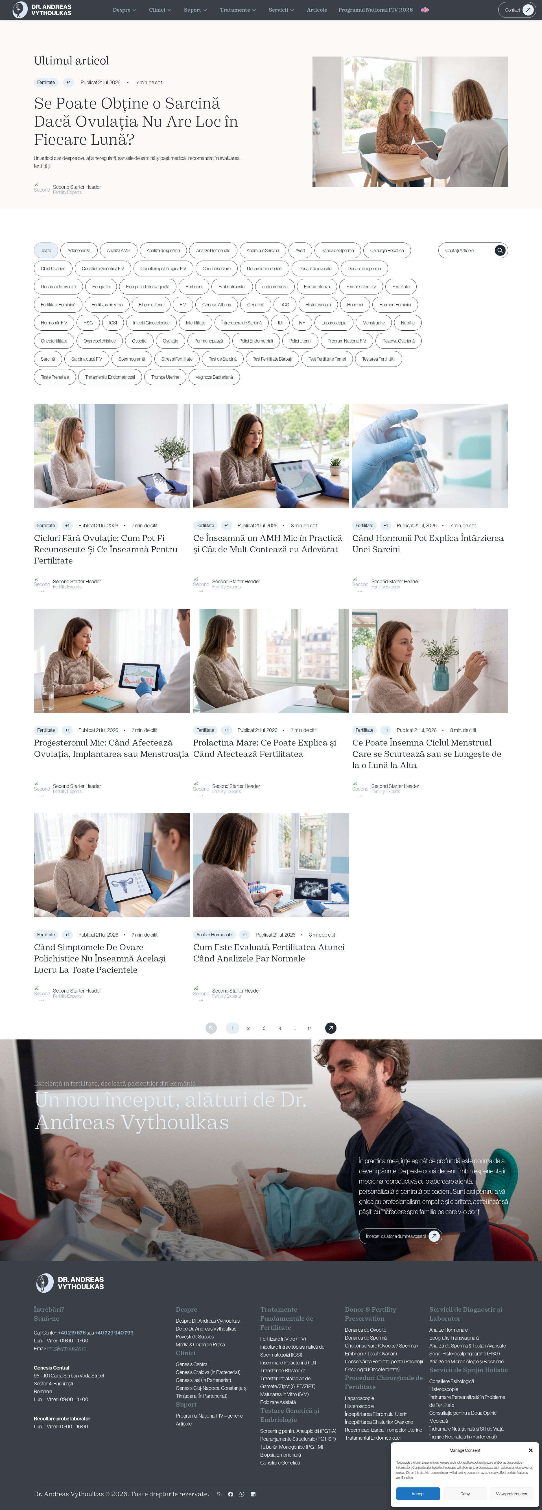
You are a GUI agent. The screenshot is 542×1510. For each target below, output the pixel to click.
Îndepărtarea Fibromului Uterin (376, 1414)
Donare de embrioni (264, 268)
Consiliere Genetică (280, 1463)
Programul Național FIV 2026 (375, 10)
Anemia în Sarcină (263, 250)
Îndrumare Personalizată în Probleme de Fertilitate (467, 1401)
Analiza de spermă (163, 250)
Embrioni (194, 286)
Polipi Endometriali (256, 340)
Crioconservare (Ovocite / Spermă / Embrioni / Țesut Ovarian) (382, 1350)
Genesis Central (192, 1364)
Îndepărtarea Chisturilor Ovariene (379, 1422)
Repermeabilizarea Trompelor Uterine (383, 1430)
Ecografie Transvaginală (147, 286)
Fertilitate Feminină (58, 304)
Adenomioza (79, 250)
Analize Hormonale (213, 250)
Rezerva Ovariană (399, 340)
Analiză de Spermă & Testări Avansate (467, 1346)
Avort (300, 250)
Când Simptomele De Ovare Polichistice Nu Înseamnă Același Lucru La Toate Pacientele (99, 958)
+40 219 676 (72, 1333)
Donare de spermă (364, 268)
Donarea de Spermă (366, 1338)
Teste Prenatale (55, 377)
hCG (285, 304)
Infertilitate (195, 322)
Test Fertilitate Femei (327, 358)
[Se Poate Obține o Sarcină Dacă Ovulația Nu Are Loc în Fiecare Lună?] (410, 122)
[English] (425, 10)
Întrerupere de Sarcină (242, 322)
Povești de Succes (195, 1337)
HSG (88, 322)
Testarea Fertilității (378, 358)
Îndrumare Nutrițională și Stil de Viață (466, 1429)
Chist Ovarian (53, 268)
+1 (68, 82)
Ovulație (170, 340)
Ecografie (101, 286)
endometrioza (275, 286)
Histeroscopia (318, 304)
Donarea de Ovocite (365, 1330)
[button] (531, 1450)
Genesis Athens (216, 304)
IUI (280, 322)
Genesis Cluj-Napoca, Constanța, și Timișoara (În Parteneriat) (211, 1392)
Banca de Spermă (338, 250)
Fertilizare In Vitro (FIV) (283, 1339)
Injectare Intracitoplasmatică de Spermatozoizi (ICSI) (292, 1351)
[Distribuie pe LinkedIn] (253, 1494)
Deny (465, 1493)
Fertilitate (401, 286)
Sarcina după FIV (86, 358)
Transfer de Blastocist (282, 1370)
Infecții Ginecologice (151, 322)
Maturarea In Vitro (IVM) (284, 1394)
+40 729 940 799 (114, 1333)
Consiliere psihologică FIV (163, 268)
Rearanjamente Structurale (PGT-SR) (298, 1439)
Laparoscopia (334, 322)
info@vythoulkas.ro (66, 1348)
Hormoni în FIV (54, 322)
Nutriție (408, 322)
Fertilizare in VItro (107, 304)
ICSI (113, 322)
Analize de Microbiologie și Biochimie (466, 1361)
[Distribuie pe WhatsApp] (241, 1494)
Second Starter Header (77, 187)
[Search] (500, 250)
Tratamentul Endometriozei (110, 377)
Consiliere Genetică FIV (103, 268)
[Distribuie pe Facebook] (230, 1494)
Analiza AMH (118, 250)
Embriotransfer (232, 286)
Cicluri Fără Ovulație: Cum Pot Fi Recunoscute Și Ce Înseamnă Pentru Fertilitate (106, 549)
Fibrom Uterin (151, 304)
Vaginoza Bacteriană (214, 377)
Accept (418, 1493)
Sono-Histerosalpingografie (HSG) (464, 1354)
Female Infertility (361, 286)
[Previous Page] (211, 1028)
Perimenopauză (208, 340)
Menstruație (374, 322)
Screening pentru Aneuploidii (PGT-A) (298, 1431)
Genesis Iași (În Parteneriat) (203, 1380)
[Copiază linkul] (219, 1494)
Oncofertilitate (54, 340)
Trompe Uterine (165, 377)
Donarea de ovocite (58, 286)
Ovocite (139, 340)
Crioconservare (217, 268)
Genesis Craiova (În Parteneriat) (208, 1372)
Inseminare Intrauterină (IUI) (288, 1363)
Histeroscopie (359, 1406)
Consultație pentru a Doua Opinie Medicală (463, 1417)
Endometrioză (317, 286)
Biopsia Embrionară (280, 1455)
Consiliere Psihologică (451, 1381)
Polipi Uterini (300, 340)
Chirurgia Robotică (387, 250)
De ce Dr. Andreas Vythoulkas (206, 1329)
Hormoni (355, 304)
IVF (302, 322)
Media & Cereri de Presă (200, 1344)
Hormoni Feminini (395, 304)
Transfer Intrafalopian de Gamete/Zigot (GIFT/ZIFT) (288, 1382)
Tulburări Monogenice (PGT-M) (291, 1447)
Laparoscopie (359, 1398)
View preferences (511, 1493)
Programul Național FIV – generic (209, 1416)
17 (309, 1028)
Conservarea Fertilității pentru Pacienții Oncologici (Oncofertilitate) (384, 1365)
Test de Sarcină (223, 358)
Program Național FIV (347, 340)
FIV (183, 304)
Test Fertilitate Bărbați (272, 358)
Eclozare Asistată (278, 1402)
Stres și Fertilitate (177, 358)
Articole (317, 10)
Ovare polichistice (100, 340)
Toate (46, 250)
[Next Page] (330, 1028)
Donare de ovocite (315, 268)
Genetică (255, 304)
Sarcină (48, 358)
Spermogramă (132, 358)
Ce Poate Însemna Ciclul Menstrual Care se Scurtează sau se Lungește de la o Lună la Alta (426, 753)
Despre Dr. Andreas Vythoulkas (208, 1321)
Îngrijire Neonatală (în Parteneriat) (463, 1437)
